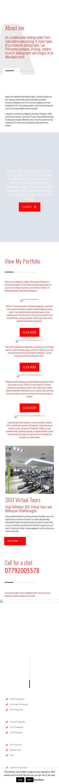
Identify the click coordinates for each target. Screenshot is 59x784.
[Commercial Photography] (29, 416)
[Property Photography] (29, 300)
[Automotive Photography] (29, 341)
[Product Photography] (29, 376)
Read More (39, 779)
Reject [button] (30, 779)
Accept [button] (20, 779)
